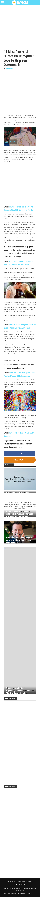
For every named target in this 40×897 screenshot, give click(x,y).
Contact (29, 893)
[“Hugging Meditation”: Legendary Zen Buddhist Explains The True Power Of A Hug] (20, 620)
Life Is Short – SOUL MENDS (17, 492)
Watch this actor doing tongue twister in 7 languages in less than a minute (19, 540)
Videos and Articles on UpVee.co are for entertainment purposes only (20, 889)
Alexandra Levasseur (10, 141)
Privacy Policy (21, 893)
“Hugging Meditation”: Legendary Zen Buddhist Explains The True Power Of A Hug (20, 690)
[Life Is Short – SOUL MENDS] (20, 479)
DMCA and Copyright (10, 893)
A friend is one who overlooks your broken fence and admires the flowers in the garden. (19, 514)
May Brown (10, 68)
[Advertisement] (20, 27)
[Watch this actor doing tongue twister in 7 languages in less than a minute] (20, 532)
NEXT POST (19, 460)
